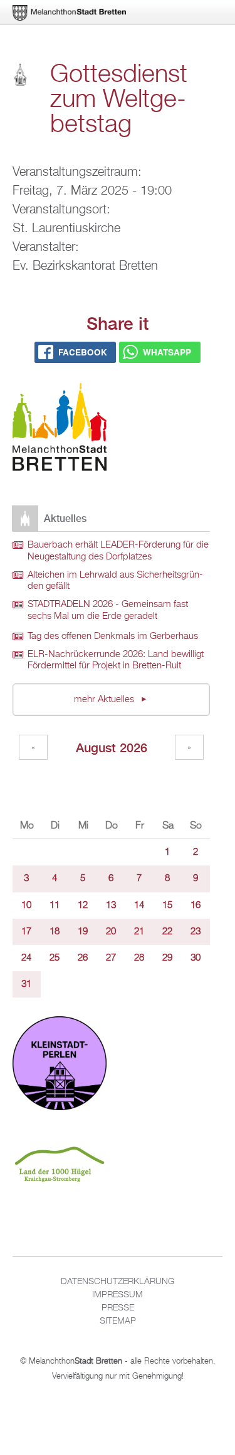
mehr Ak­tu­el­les (105, 699)
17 (26, 931)
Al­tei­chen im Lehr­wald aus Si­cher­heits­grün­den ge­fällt (115, 581)
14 (139, 905)
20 (111, 931)
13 (111, 905)
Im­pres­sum (117, 1294)
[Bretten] (70, 13)
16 (196, 905)
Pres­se (118, 1308)
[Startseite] (60, 429)
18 (55, 931)
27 (111, 958)
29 (167, 958)
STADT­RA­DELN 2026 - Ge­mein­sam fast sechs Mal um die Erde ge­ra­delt (108, 610)
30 (196, 958)
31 (26, 984)
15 (167, 905)
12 (83, 905)
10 (26, 905)
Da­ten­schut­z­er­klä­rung (117, 1281)
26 (83, 958)
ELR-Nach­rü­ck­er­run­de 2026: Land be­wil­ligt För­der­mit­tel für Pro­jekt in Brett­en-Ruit (116, 660)
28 (139, 958)
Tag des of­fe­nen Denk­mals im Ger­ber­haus (113, 636)
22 (167, 931)
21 (139, 931)
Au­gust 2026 (111, 747)
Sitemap (118, 1321)
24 (26, 958)
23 (196, 931)
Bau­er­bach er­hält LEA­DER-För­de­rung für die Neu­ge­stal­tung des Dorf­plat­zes (118, 551)
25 (55, 958)
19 (83, 931)
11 (55, 905)
